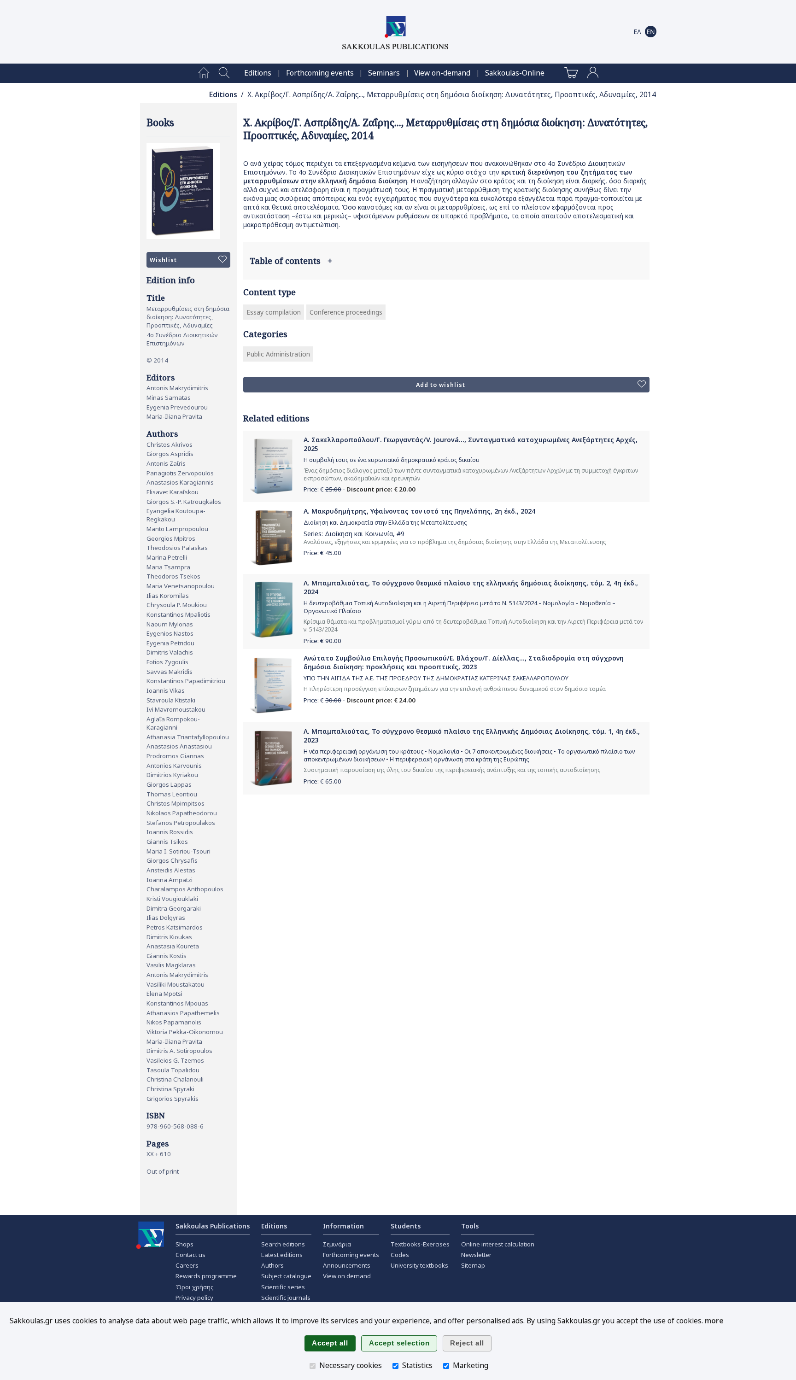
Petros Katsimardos (174, 927)
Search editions (283, 1244)
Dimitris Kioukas (169, 937)
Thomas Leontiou (171, 794)
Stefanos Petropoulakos (180, 823)
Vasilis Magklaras (171, 965)
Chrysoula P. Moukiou (176, 605)
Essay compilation (273, 312)
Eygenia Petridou (170, 643)
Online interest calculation (497, 1244)
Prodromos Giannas (175, 756)
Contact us (190, 1255)
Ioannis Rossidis (169, 832)
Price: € (322, 553)
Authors (272, 1265)
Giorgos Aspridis (169, 454)
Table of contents (291, 260)
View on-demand (442, 73)
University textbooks (419, 1265)
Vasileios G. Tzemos (175, 1060)
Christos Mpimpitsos (175, 803)
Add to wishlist (440, 385)
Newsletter (476, 1255)
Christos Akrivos (169, 444)
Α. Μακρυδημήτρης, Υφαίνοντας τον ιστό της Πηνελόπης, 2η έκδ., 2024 (419, 511)
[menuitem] (204, 73)
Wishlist (163, 260)
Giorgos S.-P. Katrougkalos (183, 501)
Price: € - (360, 489)
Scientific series (283, 1287)
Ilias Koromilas (167, 595)
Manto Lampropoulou (177, 529)
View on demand (347, 1276)
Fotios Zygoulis (167, 662)
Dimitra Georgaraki (173, 908)
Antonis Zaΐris (166, 463)
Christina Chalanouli (175, 1079)
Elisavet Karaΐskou (172, 492)
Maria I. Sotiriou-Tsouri (178, 851)
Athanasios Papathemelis (183, 1013)
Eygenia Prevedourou (177, 407)
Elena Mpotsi (164, 993)
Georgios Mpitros (170, 538)
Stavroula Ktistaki (170, 700)
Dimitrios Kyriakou (172, 775)
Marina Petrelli (166, 557)
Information (343, 1226)
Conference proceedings (346, 312)
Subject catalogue (286, 1276)
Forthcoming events (320, 73)
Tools (470, 1226)
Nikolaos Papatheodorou (181, 813)
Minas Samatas (168, 397)
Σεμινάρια (337, 1244)
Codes (400, 1255)
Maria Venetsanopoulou (180, 586)
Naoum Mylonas (169, 624)
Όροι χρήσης (195, 1287)
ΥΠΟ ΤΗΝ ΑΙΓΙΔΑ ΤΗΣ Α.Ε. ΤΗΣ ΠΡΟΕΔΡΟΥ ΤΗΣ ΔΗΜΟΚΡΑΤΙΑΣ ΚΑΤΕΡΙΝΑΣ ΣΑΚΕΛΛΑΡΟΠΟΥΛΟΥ (436, 678)
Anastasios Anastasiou (179, 746)
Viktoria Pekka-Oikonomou (184, 1032)
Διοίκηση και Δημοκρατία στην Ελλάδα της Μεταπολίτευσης (385, 522)
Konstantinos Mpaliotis (178, 614)
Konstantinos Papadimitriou (185, 681)
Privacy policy (194, 1297)
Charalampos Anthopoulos (184, 889)
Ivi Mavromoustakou (175, 709)
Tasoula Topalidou (172, 1070)
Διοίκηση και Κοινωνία (359, 533)
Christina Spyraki (170, 1089)
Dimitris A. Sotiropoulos (179, 1051)
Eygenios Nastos (169, 633)
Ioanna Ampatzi (169, 880)
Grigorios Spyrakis (172, 1098)
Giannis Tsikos (167, 841)
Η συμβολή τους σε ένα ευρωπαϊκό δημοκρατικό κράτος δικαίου (392, 460)
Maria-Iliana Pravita (174, 416)
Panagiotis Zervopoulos (180, 473)
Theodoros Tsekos (173, 576)
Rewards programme (206, 1276)
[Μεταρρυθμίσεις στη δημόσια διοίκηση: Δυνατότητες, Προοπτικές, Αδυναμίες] (188, 191)
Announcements (346, 1265)
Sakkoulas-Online (514, 73)
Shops (184, 1244)
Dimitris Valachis (169, 652)
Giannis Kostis (166, 956)
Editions (257, 73)
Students (406, 1226)
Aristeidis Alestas (170, 870)
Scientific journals (285, 1297)
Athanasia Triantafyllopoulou (187, 737)
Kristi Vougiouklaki (172, 899)
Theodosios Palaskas (177, 548)
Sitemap (473, 1265)
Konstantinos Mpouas (177, 1003)
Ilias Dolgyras (165, 917)
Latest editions (282, 1255)
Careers (187, 1265)
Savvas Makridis (169, 671)
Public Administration (278, 354)
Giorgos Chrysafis (172, 860)
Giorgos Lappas (169, 784)
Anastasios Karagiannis (180, 482)
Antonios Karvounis (174, 765)
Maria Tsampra (168, 567)
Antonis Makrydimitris (177, 388)
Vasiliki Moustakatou (175, 984)
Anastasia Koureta (172, 946)
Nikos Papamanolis (173, 1022)
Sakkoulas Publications (213, 1226)
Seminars (384, 73)
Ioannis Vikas (165, 690)
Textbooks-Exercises (420, 1244)
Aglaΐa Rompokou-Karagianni (173, 723)
